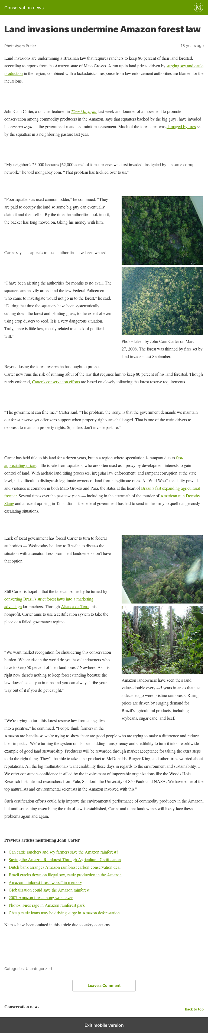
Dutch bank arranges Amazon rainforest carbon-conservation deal (65, 867)
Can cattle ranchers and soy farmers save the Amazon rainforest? (63, 852)
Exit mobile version (104, 1025)
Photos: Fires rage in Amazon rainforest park (47, 905)
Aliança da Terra (75, 606)
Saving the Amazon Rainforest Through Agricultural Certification (65, 859)
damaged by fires (181, 126)
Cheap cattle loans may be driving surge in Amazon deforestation (64, 912)
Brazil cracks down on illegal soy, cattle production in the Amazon (65, 874)
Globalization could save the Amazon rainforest (49, 890)
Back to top (194, 1009)
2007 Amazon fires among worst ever (41, 897)
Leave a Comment (104, 985)
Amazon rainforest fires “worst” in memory (45, 882)
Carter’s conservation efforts (56, 381)
